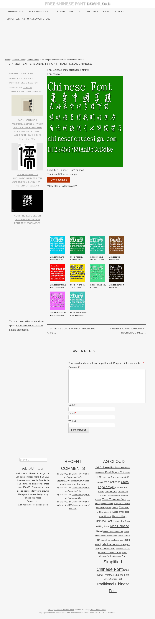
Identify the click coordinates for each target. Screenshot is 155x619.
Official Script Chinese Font (113, 532)
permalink (27, 88)
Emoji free (106, 507)
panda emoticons (109, 536)
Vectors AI (93, 12)
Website (72, 421)
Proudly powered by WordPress (61, 610)
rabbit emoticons (112, 544)
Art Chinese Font (105, 467)
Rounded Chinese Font (109, 552)
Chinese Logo (123, 491)
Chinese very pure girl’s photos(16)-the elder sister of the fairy (73, 505)
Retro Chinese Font (123, 549)
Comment (74, 367)
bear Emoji (121, 468)
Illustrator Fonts (63, 12)
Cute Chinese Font (114, 499)
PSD (80, 12)
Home (7, 60)
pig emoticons (113, 540)
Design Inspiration (38, 12)
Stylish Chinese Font (113, 579)
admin (30, 73)
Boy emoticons (117, 477)
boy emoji (106, 477)
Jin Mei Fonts (33, 60)
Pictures (119, 12)
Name (72, 405)
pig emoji (104, 540)
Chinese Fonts (15, 12)
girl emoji (119, 511)
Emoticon (115, 508)
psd (121, 540)
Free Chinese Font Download (77, 4)
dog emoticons (107, 503)
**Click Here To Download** (62, 186)
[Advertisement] (77, 40)
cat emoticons (112, 482)
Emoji (106, 12)
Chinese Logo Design (106, 495)
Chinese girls (111, 491)
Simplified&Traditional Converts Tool (28, 19)
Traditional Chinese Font (26, 83)
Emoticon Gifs (107, 512)
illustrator (117, 521)
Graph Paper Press (98, 610)
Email (72, 413)
